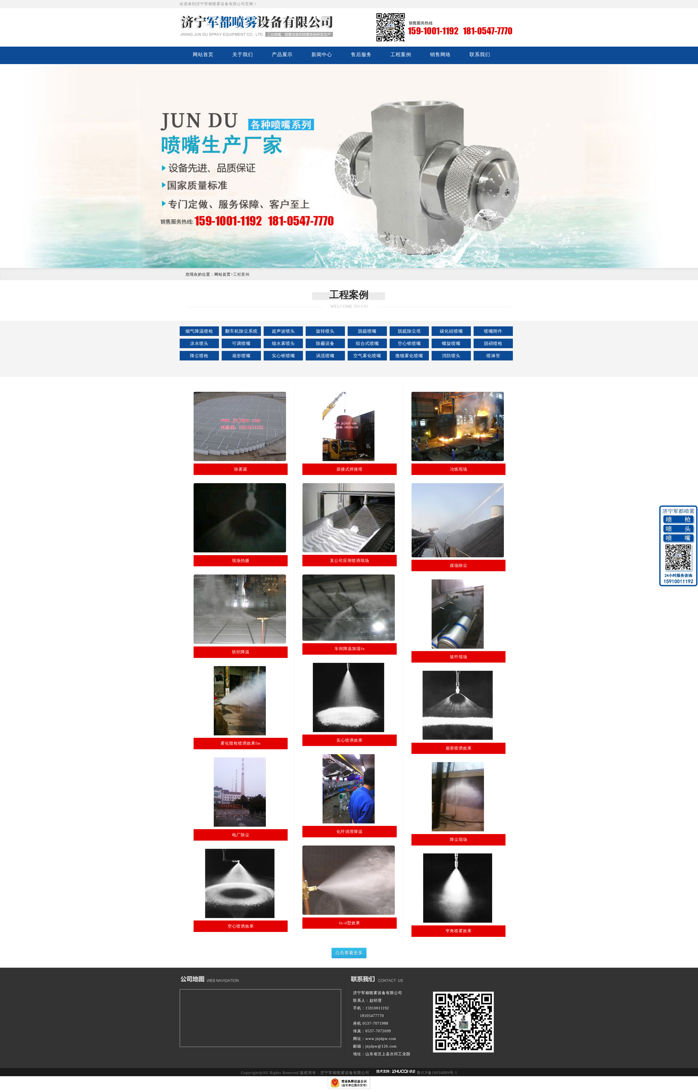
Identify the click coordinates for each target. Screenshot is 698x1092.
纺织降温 (240, 652)
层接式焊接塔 (349, 469)
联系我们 (480, 54)
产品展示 (282, 54)
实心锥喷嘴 (283, 355)
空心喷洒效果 (241, 926)
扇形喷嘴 (241, 355)
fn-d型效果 (349, 923)
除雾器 (240, 469)
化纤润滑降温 (349, 831)
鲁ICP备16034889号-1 (437, 1073)
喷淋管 (493, 355)
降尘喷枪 (199, 355)
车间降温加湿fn (350, 648)
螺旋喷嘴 (451, 343)
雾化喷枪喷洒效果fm (241, 743)
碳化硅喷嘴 (451, 331)
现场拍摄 (240, 560)
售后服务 (361, 54)
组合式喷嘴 (367, 343)
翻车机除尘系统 (241, 331)
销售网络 (440, 54)
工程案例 (400, 54)
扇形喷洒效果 (459, 748)
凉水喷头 (199, 343)
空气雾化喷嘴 (367, 355)
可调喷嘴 (241, 343)
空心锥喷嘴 (409, 343)
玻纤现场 (458, 657)
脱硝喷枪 (493, 343)
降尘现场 (458, 839)
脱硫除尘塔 (409, 331)
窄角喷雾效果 (459, 931)
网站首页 (203, 54)
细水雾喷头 (283, 343)
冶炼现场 (458, 469)
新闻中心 (321, 54)
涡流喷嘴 (325, 355)
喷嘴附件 (493, 331)
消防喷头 (451, 355)
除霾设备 (325, 343)
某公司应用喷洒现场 (349, 560)
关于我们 (242, 54)
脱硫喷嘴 (367, 331)
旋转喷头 (325, 331)
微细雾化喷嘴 (409, 355)
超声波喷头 (283, 331)
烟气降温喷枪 (199, 331)
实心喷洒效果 (349, 740)
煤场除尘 (458, 565)
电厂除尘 (240, 835)
